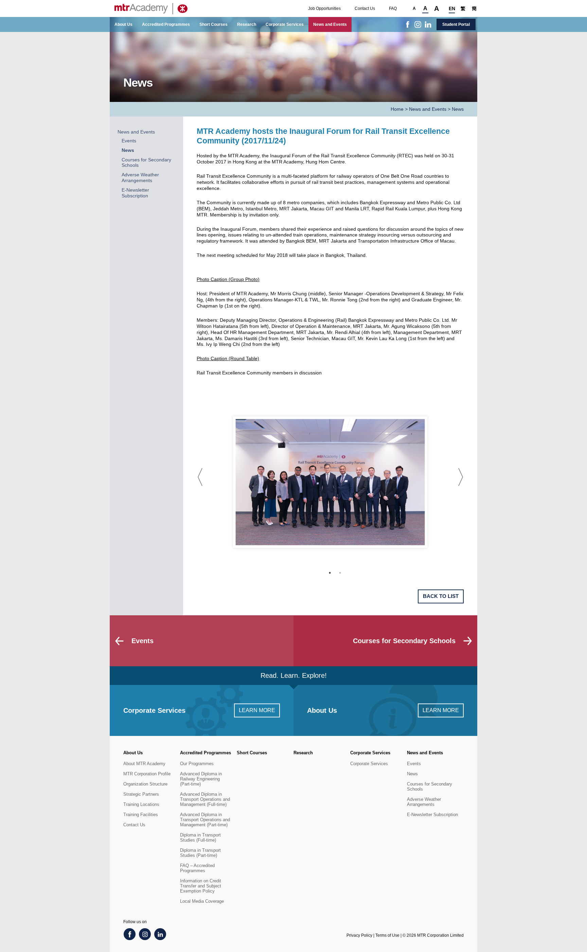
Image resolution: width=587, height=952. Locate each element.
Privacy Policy (359, 935)
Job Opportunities (324, 8)
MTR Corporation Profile (147, 773)
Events (129, 140)
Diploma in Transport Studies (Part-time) (200, 853)
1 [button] (329, 572)
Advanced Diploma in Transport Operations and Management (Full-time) (205, 799)
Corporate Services (285, 24)
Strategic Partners (141, 794)
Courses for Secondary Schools (429, 786)
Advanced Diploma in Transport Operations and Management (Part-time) (205, 819)
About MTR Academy (144, 763)
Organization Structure (145, 784)
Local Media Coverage (202, 901)
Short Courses (213, 24)
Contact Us (365, 8)
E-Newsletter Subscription (135, 193)
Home (397, 109)
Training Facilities (140, 814)
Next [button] (460, 477)
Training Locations (141, 804)
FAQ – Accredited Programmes (197, 868)
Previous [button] (200, 477)
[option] (330, 482)
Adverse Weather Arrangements (140, 177)
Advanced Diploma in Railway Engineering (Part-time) (201, 779)
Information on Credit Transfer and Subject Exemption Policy (200, 886)
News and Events (330, 24)
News (128, 150)
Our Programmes (197, 763)
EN (452, 8)
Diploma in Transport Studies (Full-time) (200, 837)
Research (246, 24)
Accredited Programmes (166, 24)
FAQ (393, 8)
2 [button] (340, 572)
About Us (123, 24)
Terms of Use (387, 935)
